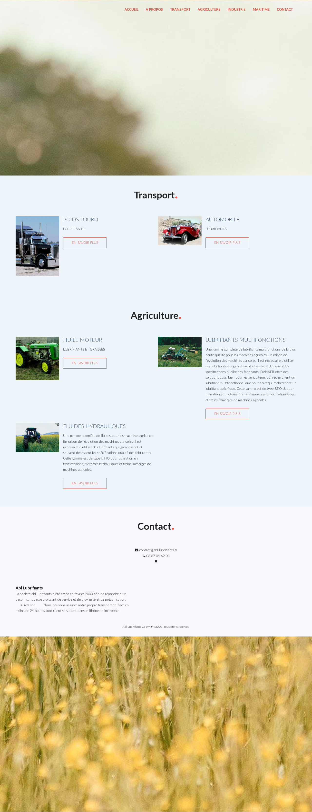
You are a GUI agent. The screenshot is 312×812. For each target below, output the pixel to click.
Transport (180, 9)
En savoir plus (85, 243)
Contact (285, 9)
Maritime (261, 9)
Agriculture (209, 9)
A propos (154, 9)
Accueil (131, 9)
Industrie (236, 9)
